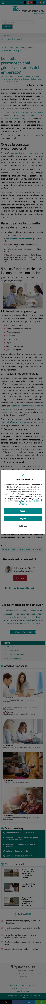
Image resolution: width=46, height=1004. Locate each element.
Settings (23, 526)
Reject (23, 518)
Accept (23, 511)
